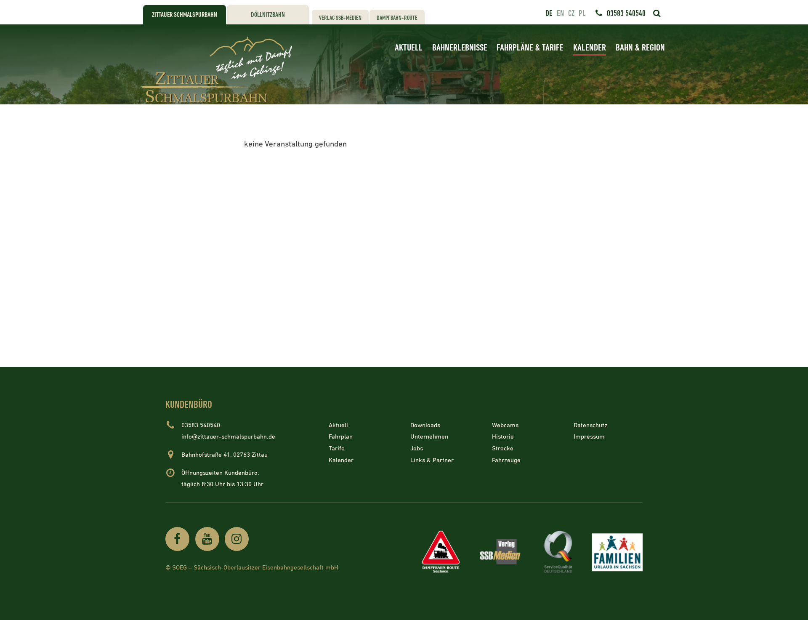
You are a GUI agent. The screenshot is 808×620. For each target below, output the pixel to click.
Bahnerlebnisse (459, 48)
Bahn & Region (640, 48)
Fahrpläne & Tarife (530, 48)
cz (571, 13)
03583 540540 (626, 13)
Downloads (425, 425)
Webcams (505, 425)
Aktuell (409, 48)
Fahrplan (341, 437)
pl (582, 13)
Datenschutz (590, 425)
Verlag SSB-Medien (340, 18)
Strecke (502, 448)
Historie (503, 437)
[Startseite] (219, 70)
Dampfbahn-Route (397, 18)
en (560, 13)
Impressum (589, 437)
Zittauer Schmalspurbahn (184, 15)
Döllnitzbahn (268, 15)
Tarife (337, 448)
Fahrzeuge (506, 460)
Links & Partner (432, 460)
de (549, 13)
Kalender (589, 48)
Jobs (416, 448)
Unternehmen (429, 437)
